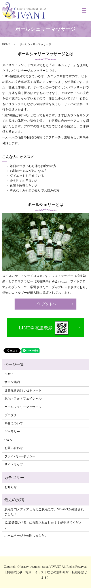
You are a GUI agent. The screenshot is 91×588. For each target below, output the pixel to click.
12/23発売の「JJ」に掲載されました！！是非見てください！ (43, 525)
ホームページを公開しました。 (26, 535)
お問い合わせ (13, 448)
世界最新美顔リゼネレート (23, 390)
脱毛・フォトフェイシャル (23, 398)
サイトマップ (13, 464)
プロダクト (12, 415)
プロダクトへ (45, 304)
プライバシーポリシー (19, 456)
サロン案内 (12, 382)
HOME (6, 44)
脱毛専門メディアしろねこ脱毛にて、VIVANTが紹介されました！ (44, 512)
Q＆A (8, 439)
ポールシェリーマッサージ (23, 407)
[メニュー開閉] (84, 10)
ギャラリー (12, 431)
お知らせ (10, 487)
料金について (13, 423)
